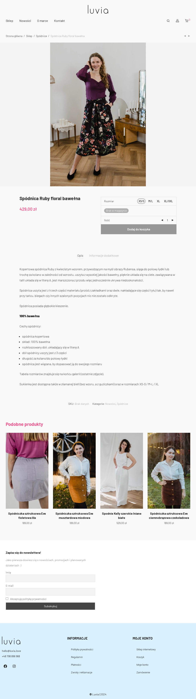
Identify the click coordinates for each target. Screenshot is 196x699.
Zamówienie (143, 672)
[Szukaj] (168, 20)
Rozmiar (109, 201)
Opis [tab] (80, 255)
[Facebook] (5, 666)
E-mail (9, 585)
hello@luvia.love (11, 650)
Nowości (25, 20)
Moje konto (142, 664)
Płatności (76, 664)
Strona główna (14, 36)
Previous (6, 114)
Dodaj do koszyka (138, 229)
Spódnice (41, 36)
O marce (42, 20)
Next (189, 114)
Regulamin (77, 657)
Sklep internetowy (146, 649)
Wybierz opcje (27, 522)
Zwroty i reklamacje (81, 672)
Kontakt (59, 20)
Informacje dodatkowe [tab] (104, 255)
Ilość (107, 220)
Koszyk (140, 657)
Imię (8, 572)
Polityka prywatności (82, 649)
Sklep (9, 20)
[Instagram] (14, 666)
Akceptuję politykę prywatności (28, 598)
